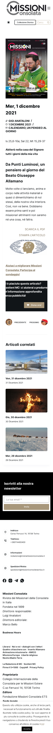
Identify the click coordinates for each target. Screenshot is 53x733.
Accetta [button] (26, 729)
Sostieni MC (30, 664)
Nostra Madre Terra (12, 658)
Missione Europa (11, 655)
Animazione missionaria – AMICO (19, 652)
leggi (41, 723)
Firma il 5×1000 (10, 667)
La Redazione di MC (12, 664)
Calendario (17, 127)
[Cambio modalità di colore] (8, 22)
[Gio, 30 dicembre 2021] (26, 400)
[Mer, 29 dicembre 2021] (26, 439)
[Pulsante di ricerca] (48, 22)
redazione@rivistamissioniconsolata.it (27, 556)
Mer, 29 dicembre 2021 (19, 455)
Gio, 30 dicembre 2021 (19, 417)
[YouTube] (29, 639)
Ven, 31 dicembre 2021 (19, 378)
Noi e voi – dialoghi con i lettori (27, 647)
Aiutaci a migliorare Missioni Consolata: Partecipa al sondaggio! (24, 270)
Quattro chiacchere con (14, 649)
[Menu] (48, 8)
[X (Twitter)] (13, 639)
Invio (26, 506)
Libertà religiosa (29, 655)
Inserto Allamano (36, 649)
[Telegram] (16, 580)
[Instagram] (10, 580)
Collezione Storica (25, 22)
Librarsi (6, 647)
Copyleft (24, 667)
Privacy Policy (37, 667)
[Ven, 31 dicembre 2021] (26, 362)
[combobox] (40, 22)
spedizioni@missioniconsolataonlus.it (27, 570)
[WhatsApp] (22, 580)
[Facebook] (4, 580)
